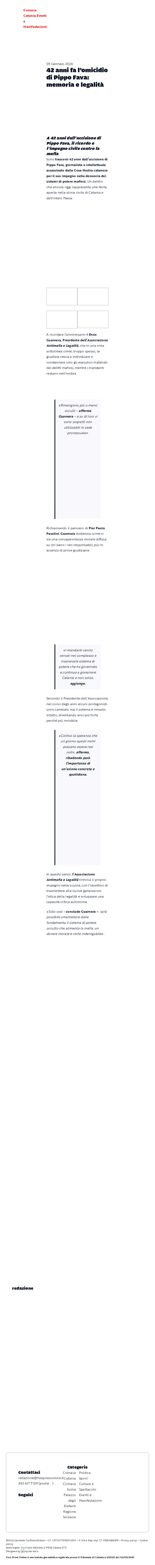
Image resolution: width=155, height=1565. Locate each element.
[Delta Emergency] (77, 382)
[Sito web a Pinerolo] (29, 1551)
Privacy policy (129, 1540)
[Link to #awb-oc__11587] (13, 18)
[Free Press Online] (133, 7)
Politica (85, 1472)
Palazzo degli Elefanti (70, 1500)
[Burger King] (77, 1059)
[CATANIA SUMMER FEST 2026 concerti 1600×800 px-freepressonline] (77, 442)
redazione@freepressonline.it (41, 1477)
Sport (83, 1478)
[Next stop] (77, 1024)
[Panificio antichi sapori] (77, 467)
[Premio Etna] (77, 493)
